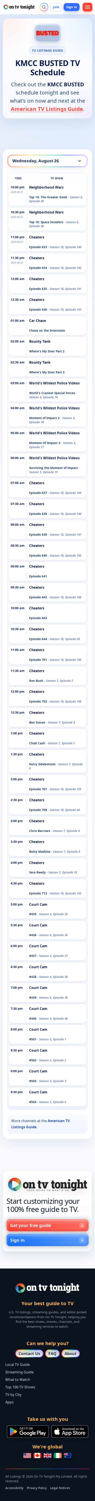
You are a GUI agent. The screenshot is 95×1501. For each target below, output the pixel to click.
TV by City (13, 1394)
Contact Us (29, 1353)
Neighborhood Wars (46, 187)
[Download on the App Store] (69, 1431)
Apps (9, 1402)
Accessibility (14, 1488)
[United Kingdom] (47, 1455)
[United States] (27, 1455)
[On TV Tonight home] (47, 1184)
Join (56, 7)
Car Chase (37, 320)
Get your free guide (30, 1225)
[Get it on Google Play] (28, 1431)
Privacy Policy (37, 1488)
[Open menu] (87, 7)
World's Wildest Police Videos (54, 383)
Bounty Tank (40, 341)
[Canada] (37, 1455)
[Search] (44, 7)
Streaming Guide (19, 1372)
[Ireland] (58, 1455)
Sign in (71, 7)
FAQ (52, 1353)
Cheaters (36, 237)
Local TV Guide (17, 1364)
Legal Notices (60, 1488)
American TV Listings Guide (47, 108)
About (70, 1353)
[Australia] (68, 1455)
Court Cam (38, 904)
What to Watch (17, 1379)
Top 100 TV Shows (20, 1387)
